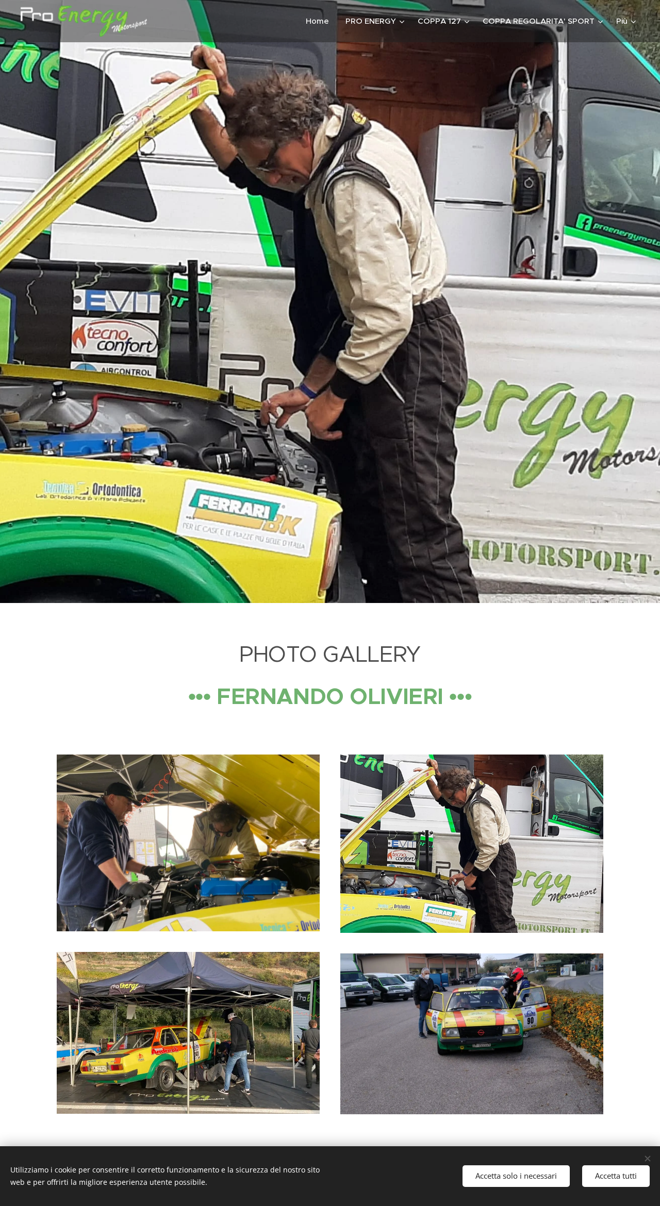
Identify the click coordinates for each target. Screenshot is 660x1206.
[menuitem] (320, 21)
